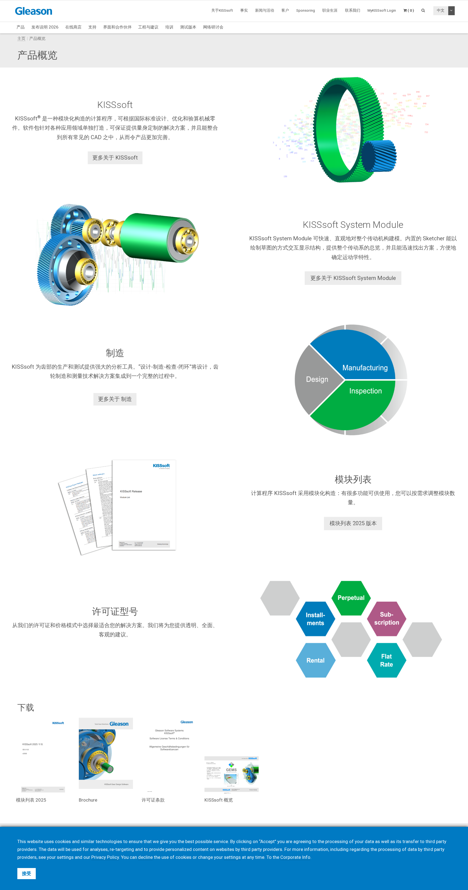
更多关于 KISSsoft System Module (353, 278)
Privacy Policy (105, 857)
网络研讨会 (213, 27)
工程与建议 (148, 27)
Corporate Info (295, 857)
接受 (26, 873)
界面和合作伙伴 (117, 27)
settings (232, 857)
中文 (440, 10)
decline (145, 857)
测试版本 (188, 27)
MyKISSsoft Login (382, 10)
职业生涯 (329, 10)
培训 (169, 27)
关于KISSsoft (222, 10)
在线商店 (73, 27)
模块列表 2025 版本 (353, 523)
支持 (92, 27)
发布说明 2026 (44, 27)
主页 (21, 38)
